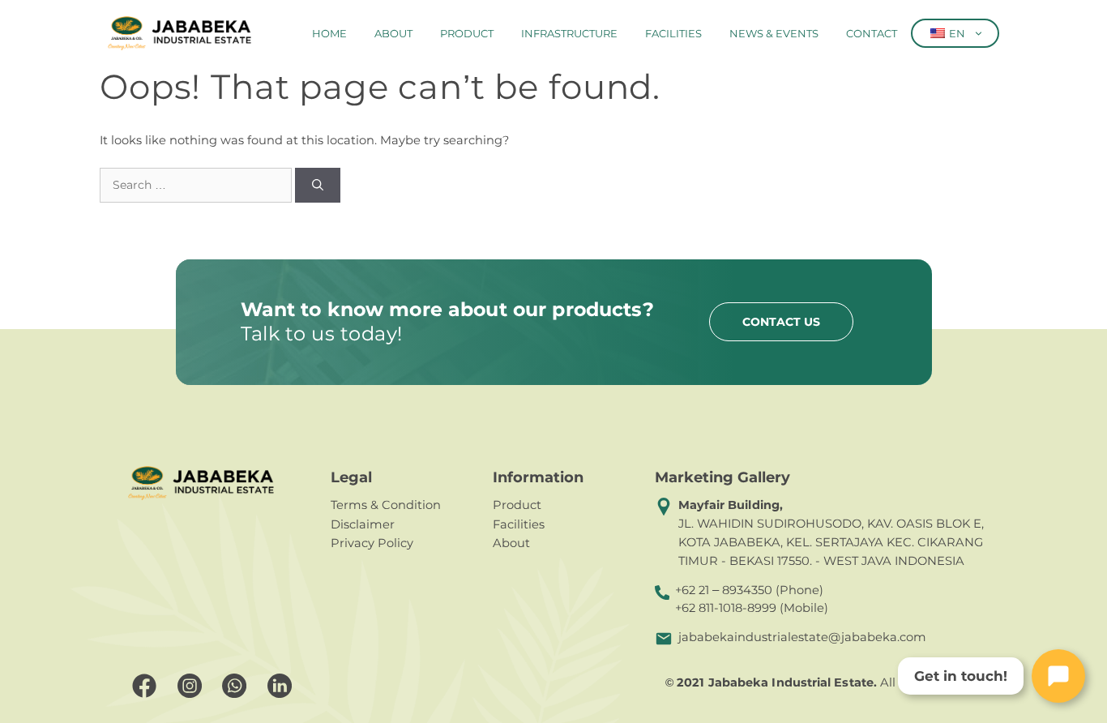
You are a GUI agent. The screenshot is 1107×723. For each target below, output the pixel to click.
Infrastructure (569, 33)
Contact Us (781, 321)
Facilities (673, 33)
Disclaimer (363, 524)
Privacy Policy (372, 543)
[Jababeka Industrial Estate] (179, 33)
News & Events (773, 33)
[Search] (317, 185)
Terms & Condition (386, 505)
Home (329, 33)
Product (467, 33)
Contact (871, 33)
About (393, 33)
